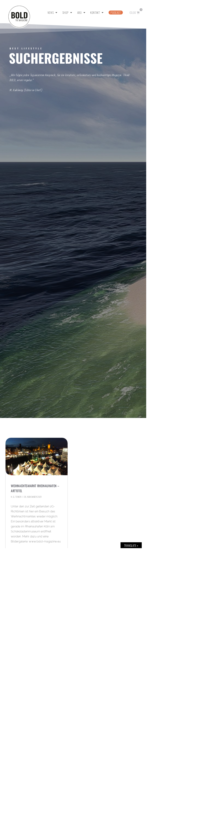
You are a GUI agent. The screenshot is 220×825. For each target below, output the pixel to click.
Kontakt (95, 12)
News (51, 12)
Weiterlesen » (19, 550)
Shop (65, 12)
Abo (79, 12)
